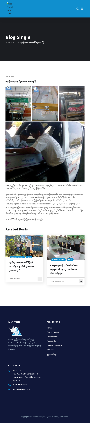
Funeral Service (17, 257)
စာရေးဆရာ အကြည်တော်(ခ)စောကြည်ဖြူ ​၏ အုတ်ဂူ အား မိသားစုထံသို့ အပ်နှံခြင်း (63, 269)
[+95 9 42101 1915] (9, 385)
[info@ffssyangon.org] (9, 389)
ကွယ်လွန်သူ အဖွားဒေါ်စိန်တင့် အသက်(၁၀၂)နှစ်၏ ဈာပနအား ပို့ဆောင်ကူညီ (21, 266)
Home (7, 42)
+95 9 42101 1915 (20, 385)
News (29, 257)
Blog (15, 42)
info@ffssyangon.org (21, 389)
